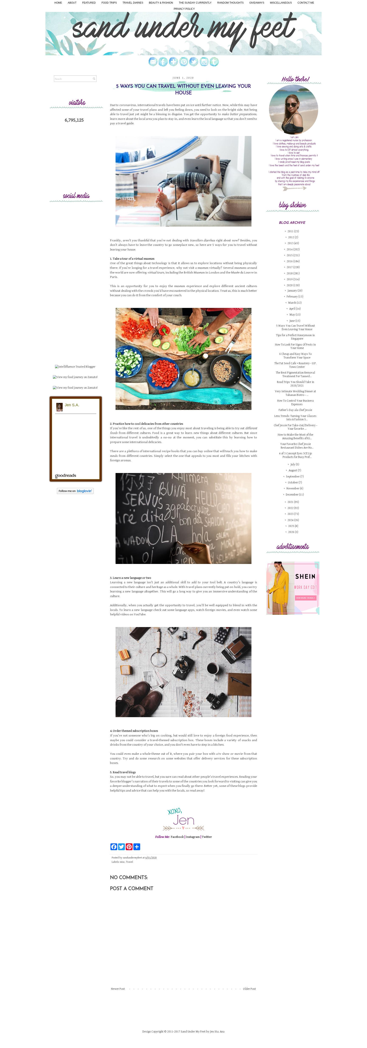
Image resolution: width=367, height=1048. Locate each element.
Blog (206, 617)
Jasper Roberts (198, 617)
